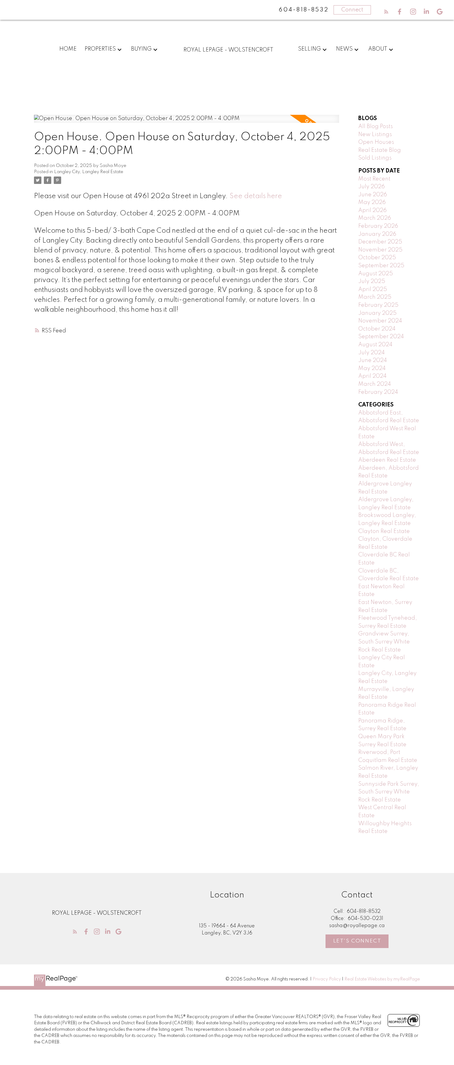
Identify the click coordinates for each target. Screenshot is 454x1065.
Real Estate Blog (379, 150)
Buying (141, 49)
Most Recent (374, 179)
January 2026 (377, 234)
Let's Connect (357, 941)
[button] (386, 12)
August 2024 (375, 344)
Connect (352, 10)
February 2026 (378, 226)
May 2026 (372, 202)
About (377, 49)
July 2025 (371, 281)
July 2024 (371, 353)
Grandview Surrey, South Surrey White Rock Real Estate (384, 641)
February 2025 (378, 305)
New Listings (375, 134)
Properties (100, 49)
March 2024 (374, 384)
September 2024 (381, 336)
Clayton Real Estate (384, 531)
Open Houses (376, 142)
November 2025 (380, 250)
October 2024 (377, 329)
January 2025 (377, 313)
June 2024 (372, 360)
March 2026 (374, 218)
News (344, 49)
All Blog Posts (375, 126)
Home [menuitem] (68, 49)
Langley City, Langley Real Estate (88, 172)
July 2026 (371, 186)
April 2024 (372, 376)
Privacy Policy (327, 979)
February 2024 (378, 392)
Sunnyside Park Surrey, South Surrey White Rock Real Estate (388, 792)
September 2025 (381, 265)
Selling (309, 49)
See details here (255, 196)
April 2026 (372, 210)
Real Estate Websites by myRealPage (382, 979)
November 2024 (380, 321)
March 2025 (374, 297)
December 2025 (380, 242)
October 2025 (377, 257)
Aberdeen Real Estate (387, 460)
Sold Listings (375, 158)
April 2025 (372, 289)
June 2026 (372, 195)
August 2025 (375, 274)
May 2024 (372, 368)
